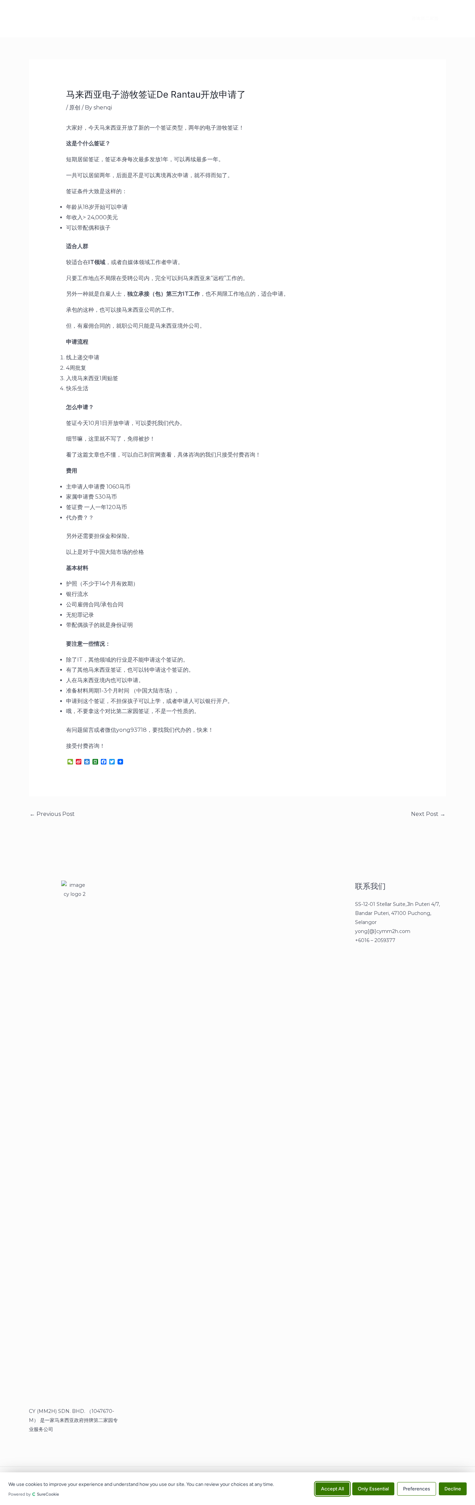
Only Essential (373, 1488)
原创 (74, 107)
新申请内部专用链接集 (153, 18)
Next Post (428, 814)
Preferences (416, 1488)
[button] (421, 18)
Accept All (332, 1488)
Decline (452, 1488)
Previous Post (52, 814)
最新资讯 (104, 18)
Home (71, 18)
